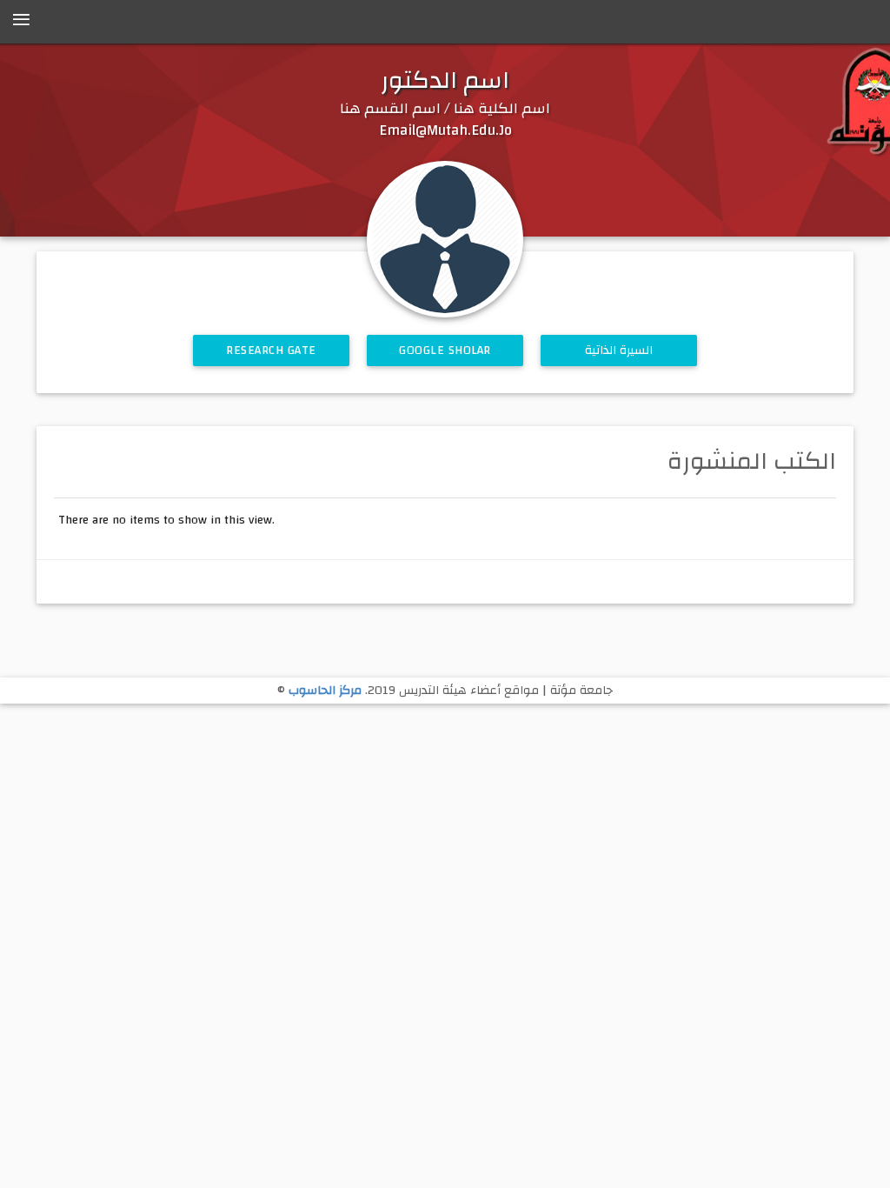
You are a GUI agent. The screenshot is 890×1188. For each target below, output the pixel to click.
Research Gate (271, 350)
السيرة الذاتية (619, 350)
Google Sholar (445, 350)
